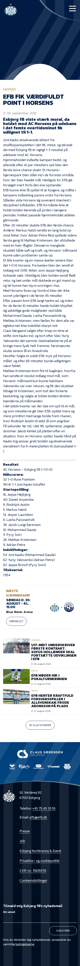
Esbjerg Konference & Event (40, 850)
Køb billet (16, 621)
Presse (25, 831)
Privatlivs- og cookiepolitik (40, 860)
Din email (9, 912)
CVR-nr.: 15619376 (33, 870)
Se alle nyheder (40, 725)
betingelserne (25, 944)
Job (22, 840)
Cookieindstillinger (33, 880)
